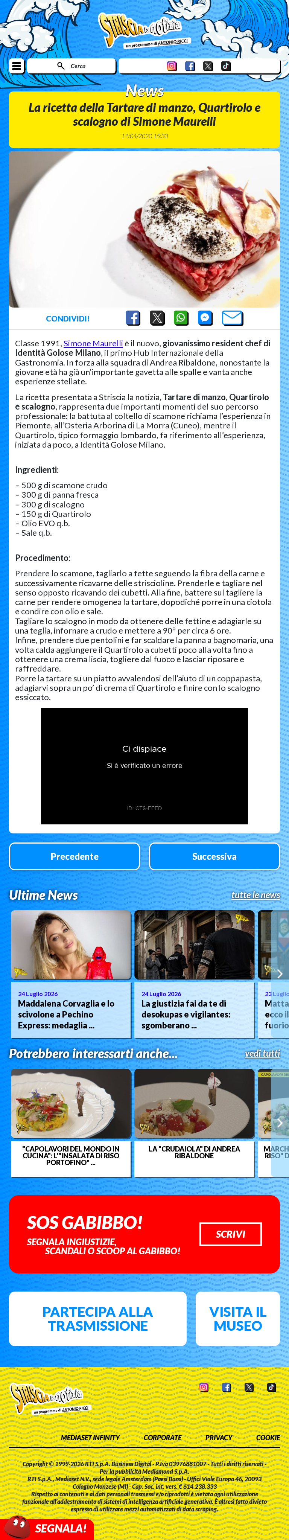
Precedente (75, 856)
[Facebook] (190, 66)
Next (280, 974)
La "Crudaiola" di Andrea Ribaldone (194, 1152)
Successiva (214, 856)
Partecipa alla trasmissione (98, 1318)
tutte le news (255, 894)
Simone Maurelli (93, 343)
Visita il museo (238, 1318)
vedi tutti (262, 1053)
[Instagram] (172, 66)
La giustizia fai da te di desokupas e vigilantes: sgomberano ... (186, 1014)
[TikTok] (226, 66)
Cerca (78, 65)
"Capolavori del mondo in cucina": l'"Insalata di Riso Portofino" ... (71, 1155)
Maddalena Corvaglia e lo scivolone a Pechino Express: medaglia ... (66, 1014)
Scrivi (230, 1234)
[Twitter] (208, 66)
